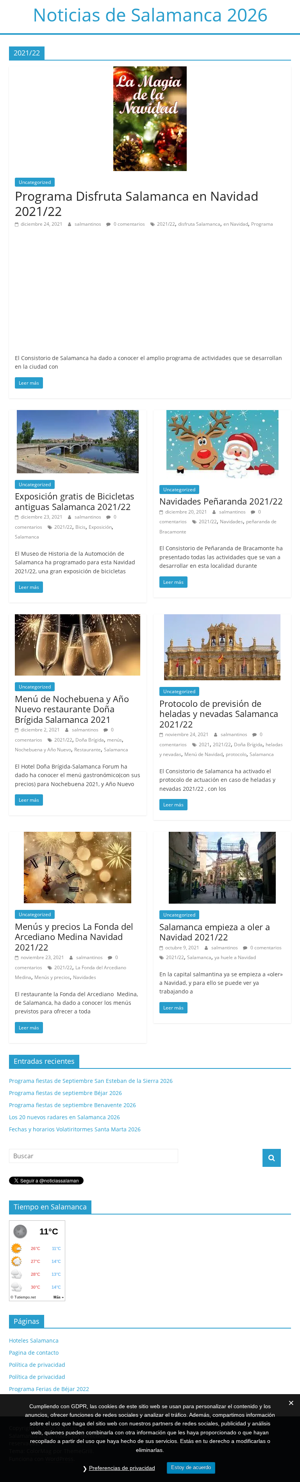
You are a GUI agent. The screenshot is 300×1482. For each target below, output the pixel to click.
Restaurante (87, 749)
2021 (204, 744)
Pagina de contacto (34, 1352)
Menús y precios (52, 977)
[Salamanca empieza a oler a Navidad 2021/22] (222, 836)
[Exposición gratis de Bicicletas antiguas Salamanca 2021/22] (78, 414)
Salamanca (27, 536)
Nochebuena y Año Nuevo (43, 749)
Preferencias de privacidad (122, 1468)
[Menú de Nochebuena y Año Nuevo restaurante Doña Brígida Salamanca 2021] (77, 619)
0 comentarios (128, 224)
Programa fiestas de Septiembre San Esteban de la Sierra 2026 (91, 1080)
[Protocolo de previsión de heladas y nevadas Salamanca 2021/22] (222, 619)
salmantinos (88, 224)
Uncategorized (35, 182)
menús (114, 740)
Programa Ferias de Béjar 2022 (49, 1389)
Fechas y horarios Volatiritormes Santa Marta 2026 (75, 1129)
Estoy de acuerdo (191, 1467)
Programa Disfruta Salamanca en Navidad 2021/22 (137, 203)
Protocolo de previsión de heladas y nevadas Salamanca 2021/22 (218, 713)
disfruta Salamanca (199, 224)
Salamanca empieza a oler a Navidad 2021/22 (214, 932)
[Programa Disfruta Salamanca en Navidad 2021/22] (150, 71)
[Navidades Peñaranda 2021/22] (222, 414)
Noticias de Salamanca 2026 (150, 14)
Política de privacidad (37, 1364)
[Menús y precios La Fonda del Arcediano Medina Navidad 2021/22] (77, 836)
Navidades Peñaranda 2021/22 (221, 501)
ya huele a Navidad (235, 957)
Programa (262, 224)
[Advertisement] (150, 295)
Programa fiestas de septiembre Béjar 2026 (65, 1093)
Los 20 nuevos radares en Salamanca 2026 (64, 1117)
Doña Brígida (89, 740)
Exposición (100, 527)
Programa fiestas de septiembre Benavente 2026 (72, 1105)
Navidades (231, 521)
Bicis (80, 527)
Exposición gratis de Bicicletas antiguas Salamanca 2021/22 (74, 501)
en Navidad (235, 224)
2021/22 (166, 224)
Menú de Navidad (203, 754)
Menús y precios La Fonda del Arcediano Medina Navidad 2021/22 (74, 936)
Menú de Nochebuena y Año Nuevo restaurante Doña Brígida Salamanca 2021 (72, 709)
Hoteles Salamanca (34, 1340)
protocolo (236, 754)
